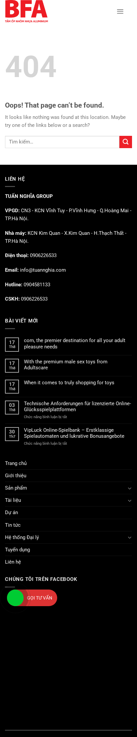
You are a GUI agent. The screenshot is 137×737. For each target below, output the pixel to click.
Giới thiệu (15, 476)
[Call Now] (15, 598)
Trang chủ (16, 463)
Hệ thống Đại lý (22, 537)
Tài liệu (13, 500)
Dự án (11, 512)
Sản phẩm (16, 488)
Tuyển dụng (17, 550)
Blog (68, 726)
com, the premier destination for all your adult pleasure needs (74, 343)
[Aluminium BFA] (55, 11)
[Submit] (125, 142)
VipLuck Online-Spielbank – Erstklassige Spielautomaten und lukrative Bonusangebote (74, 433)
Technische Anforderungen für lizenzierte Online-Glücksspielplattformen (77, 407)
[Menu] (120, 11)
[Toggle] (129, 488)
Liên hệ (13, 562)
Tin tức (13, 525)
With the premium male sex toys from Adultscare (65, 365)
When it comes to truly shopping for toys (69, 383)
